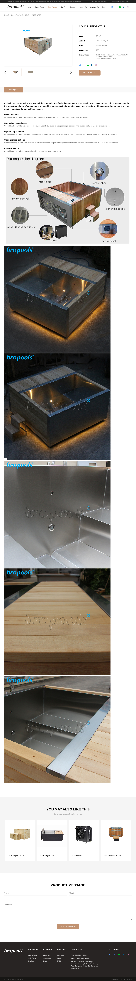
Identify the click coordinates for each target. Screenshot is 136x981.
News (104, 7)
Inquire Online (89, 73)
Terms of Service (126, 979)
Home (29, 7)
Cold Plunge (52, 7)
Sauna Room (39, 7)
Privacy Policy (114, 979)
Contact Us (94, 7)
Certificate (60, 955)
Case (59, 958)
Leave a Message (68, 926)
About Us (83, 7)
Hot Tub (64, 7)
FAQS (59, 961)
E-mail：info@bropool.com (119, 1)
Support (73, 7)
